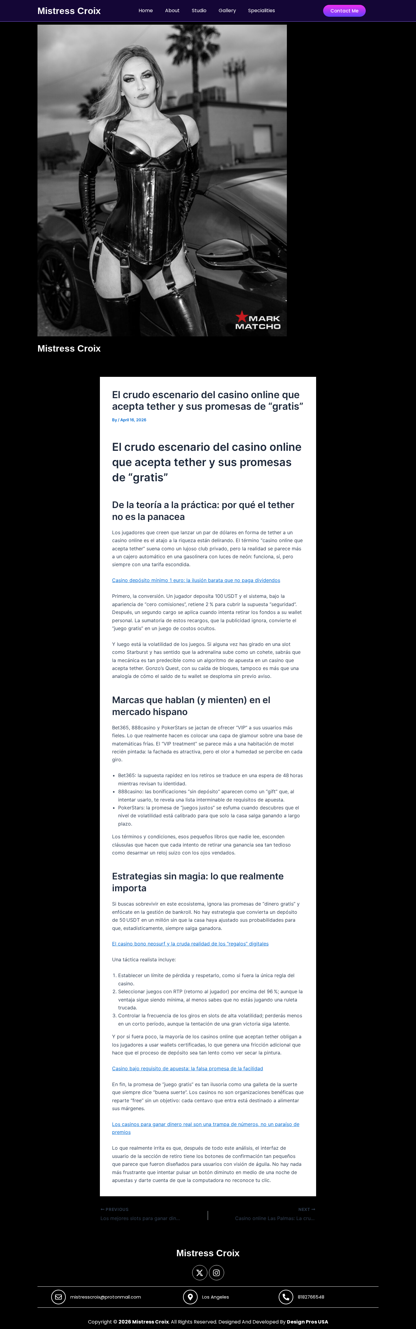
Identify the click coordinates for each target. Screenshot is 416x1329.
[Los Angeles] (190, 1297)
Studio (199, 10)
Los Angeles (215, 1297)
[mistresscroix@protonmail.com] (58, 1297)
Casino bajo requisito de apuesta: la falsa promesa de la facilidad (187, 1068)
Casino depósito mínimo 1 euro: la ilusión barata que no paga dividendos (196, 580)
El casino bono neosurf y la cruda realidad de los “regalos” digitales (190, 944)
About (172, 10)
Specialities (261, 10)
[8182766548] (286, 1297)
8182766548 (311, 1297)
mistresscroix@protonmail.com (105, 1297)
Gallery (227, 10)
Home (146, 10)
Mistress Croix (69, 11)
